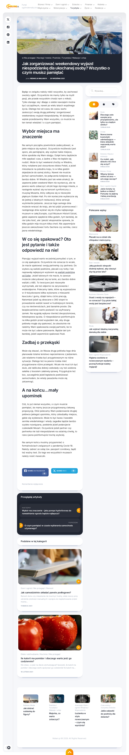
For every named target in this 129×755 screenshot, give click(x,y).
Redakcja (99, 8)
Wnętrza (84, 708)
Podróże (56, 58)
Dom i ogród (61, 4)
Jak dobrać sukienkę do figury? (29, 711)
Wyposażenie (105, 355)
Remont (49, 588)
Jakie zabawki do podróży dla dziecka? (108, 714)
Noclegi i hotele (44, 58)
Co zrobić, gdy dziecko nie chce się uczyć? (108, 161)
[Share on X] (8, 19)
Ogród (113, 186)
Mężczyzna (43, 8)
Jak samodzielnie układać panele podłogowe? (46, 592)
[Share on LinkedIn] (8, 42)
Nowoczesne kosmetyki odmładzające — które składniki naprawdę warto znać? (108, 140)
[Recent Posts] (94, 104)
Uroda (102, 132)
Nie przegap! (29, 58)
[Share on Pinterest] (8, 35)
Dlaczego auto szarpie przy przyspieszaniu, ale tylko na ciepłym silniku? (109, 120)
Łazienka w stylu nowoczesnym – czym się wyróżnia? (82, 719)
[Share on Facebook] (8, 27)
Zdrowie (100, 294)
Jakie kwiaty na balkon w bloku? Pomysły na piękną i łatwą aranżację (109, 192)
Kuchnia (43, 654)
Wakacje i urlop (79, 58)
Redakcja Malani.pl (36, 78)
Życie (87, 8)
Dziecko (75, 4)
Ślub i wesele (94, 263)
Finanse (88, 4)
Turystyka (74, 8)
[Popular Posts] (103, 104)
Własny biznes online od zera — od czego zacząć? (108, 176)
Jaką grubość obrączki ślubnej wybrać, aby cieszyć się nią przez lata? (102, 268)
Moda (91, 326)
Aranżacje (79, 705)
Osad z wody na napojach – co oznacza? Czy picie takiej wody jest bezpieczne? (102, 300)
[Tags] (113, 104)
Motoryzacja (59, 8)
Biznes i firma (44, 4)
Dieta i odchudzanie (30, 654)
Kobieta (101, 4)
